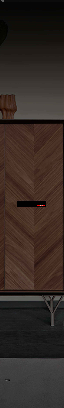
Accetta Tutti (41, 205)
